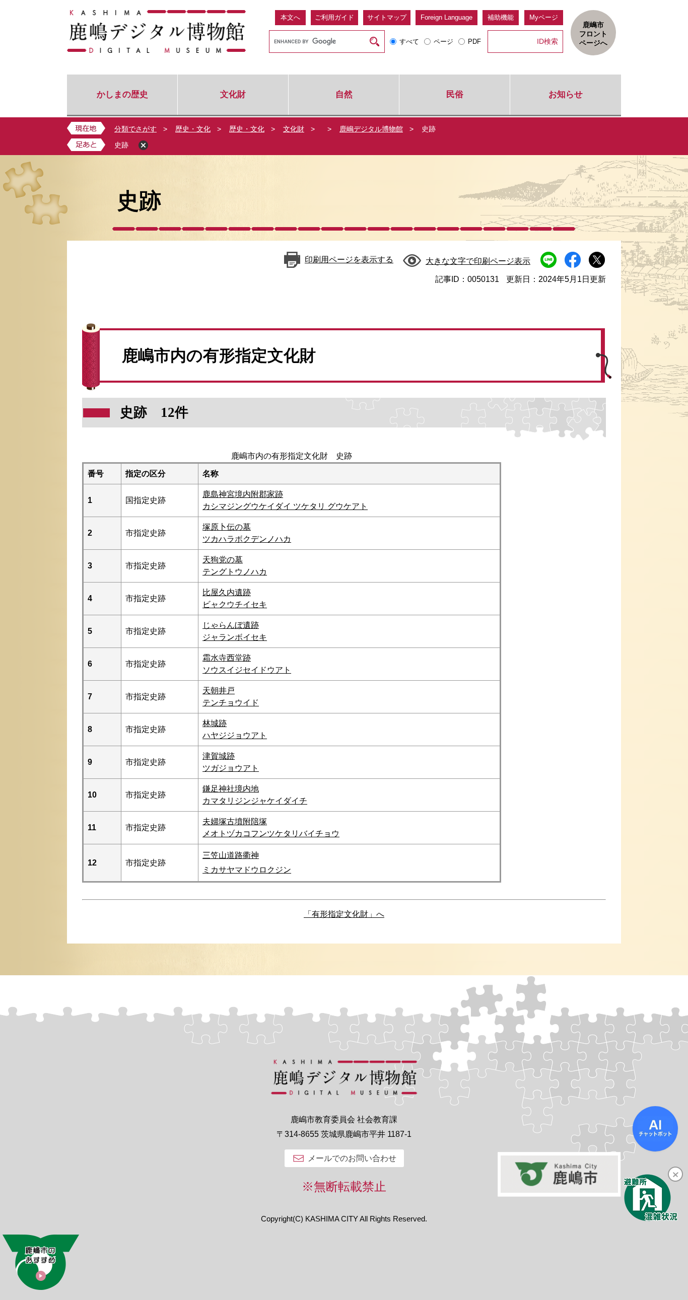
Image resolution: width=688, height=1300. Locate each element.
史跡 (121, 145)
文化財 (293, 129)
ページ (443, 41)
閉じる (143, 145)
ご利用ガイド (334, 17)
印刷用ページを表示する (349, 259)
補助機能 (501, 17)
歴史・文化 (193, 129)
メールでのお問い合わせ (352, 1158)
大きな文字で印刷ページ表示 (478, 261)
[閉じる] (675, 1174)
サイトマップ (386, 17)
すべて (409, 41)
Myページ (543, 17)
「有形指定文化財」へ (344, 914)
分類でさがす (135, 129)
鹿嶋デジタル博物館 (371, 129)
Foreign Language (446, 17)
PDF (474, 41)
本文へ (290, 17)
